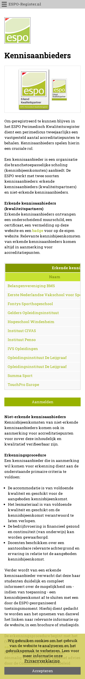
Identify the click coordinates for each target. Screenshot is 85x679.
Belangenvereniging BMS (31, 285)
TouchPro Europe (23, 384)
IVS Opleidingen (23, 348)
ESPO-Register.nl (24, 4)
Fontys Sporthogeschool (30, 303)
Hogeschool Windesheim (31, 321)
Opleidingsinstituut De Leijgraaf (37, 357)
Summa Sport (20, 375)
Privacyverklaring (42, 660)
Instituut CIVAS (22, 330)
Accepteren (42, 670)
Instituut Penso (22, 339)
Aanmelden (42, 401)
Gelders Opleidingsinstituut (33, 312)
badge (37, 230)
